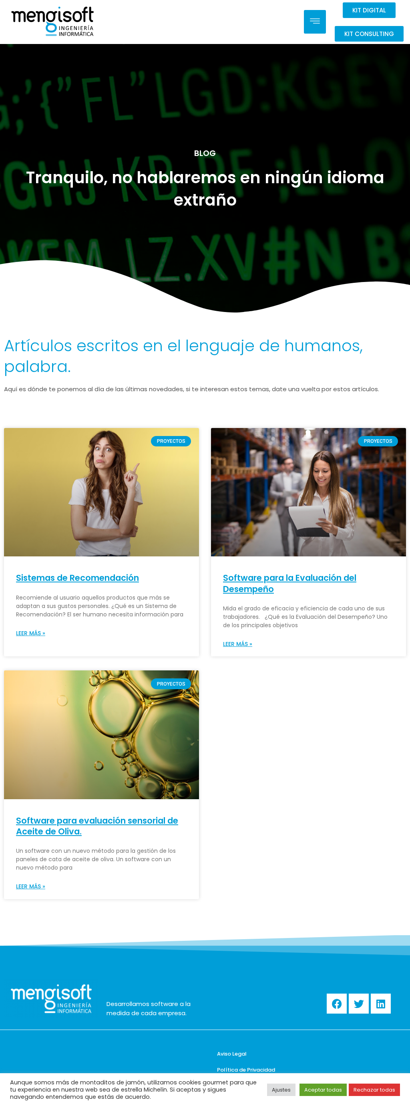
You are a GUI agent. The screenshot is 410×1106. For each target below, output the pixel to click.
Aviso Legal (232, 1054)
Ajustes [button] (281, 1090)
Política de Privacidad (246, 1070)
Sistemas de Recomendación (77, 578)
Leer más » (30, 633)
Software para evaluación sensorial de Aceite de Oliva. (97, 826)
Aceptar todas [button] (323, 1090)
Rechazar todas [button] (374, 1090)
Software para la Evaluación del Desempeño (289, 583)
